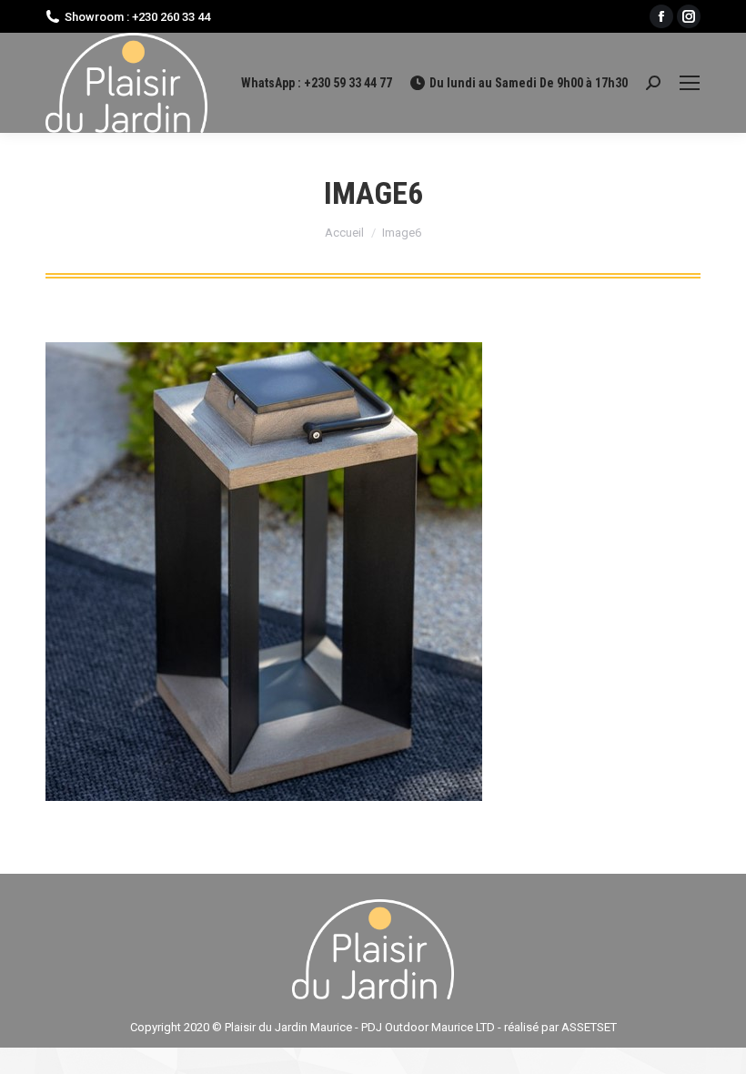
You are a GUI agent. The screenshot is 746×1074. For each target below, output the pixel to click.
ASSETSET (589, 1027)
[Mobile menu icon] (690, 83)
